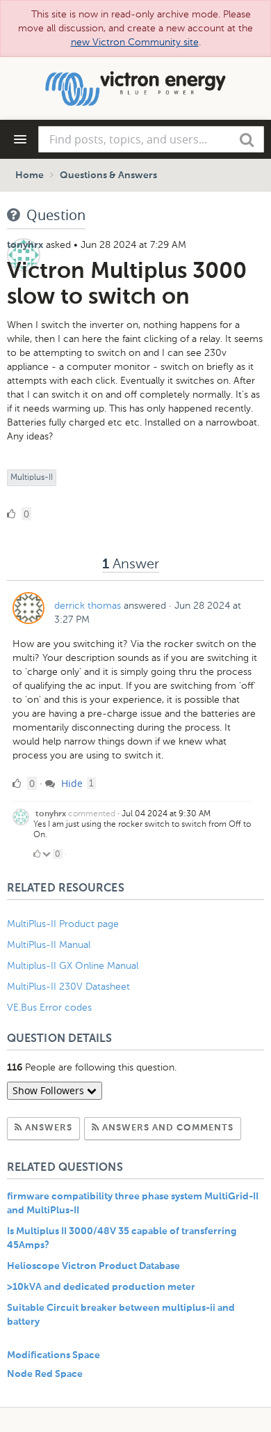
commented (91, 813)
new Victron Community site (135, 42)
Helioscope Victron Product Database (93, 1266)
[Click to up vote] (36, 854)
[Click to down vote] (47, 854)
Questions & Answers (108, 175)
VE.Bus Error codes (49, 1007)
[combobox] (151, 139)
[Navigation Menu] (20, 139)
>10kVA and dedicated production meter (101, 1287)
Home (29, 175)
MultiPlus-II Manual (48, 945)
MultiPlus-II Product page (64, 924)
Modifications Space (53, 1355)
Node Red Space (45, 1374)
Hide (70, 783)
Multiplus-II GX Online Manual (72, 966)
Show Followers (50, 1090)
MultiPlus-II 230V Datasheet (70, 987)
